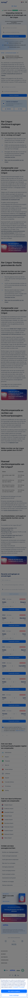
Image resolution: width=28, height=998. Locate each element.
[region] (14, 988)
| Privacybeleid (21, 987)
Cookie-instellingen (14, 995)
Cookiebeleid (15, 987)
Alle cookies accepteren (14, 991)
